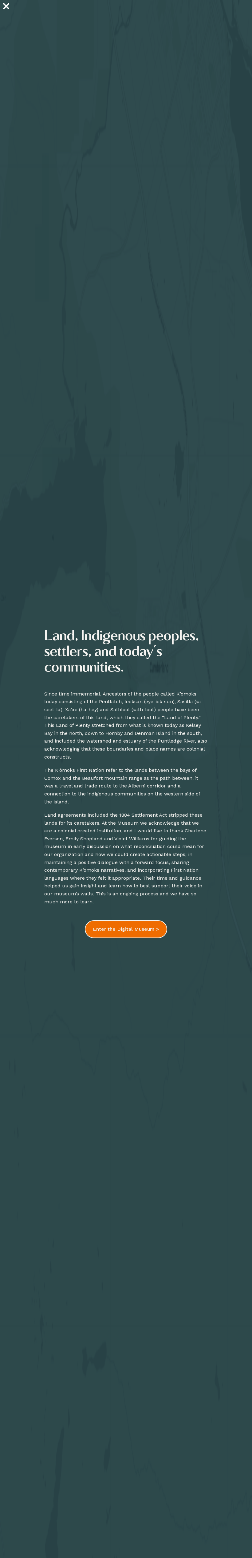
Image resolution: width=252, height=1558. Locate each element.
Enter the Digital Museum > (126, 929)
